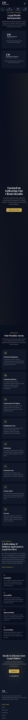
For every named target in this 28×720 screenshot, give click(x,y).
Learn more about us (7, 567)
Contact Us (14, 671)
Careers (4, 715)
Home (3, 707)
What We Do (5, 712)
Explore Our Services (14, 210)
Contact (4, 718)
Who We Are (5, 710)
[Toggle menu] (24, 3)
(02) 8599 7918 (15, 676)
